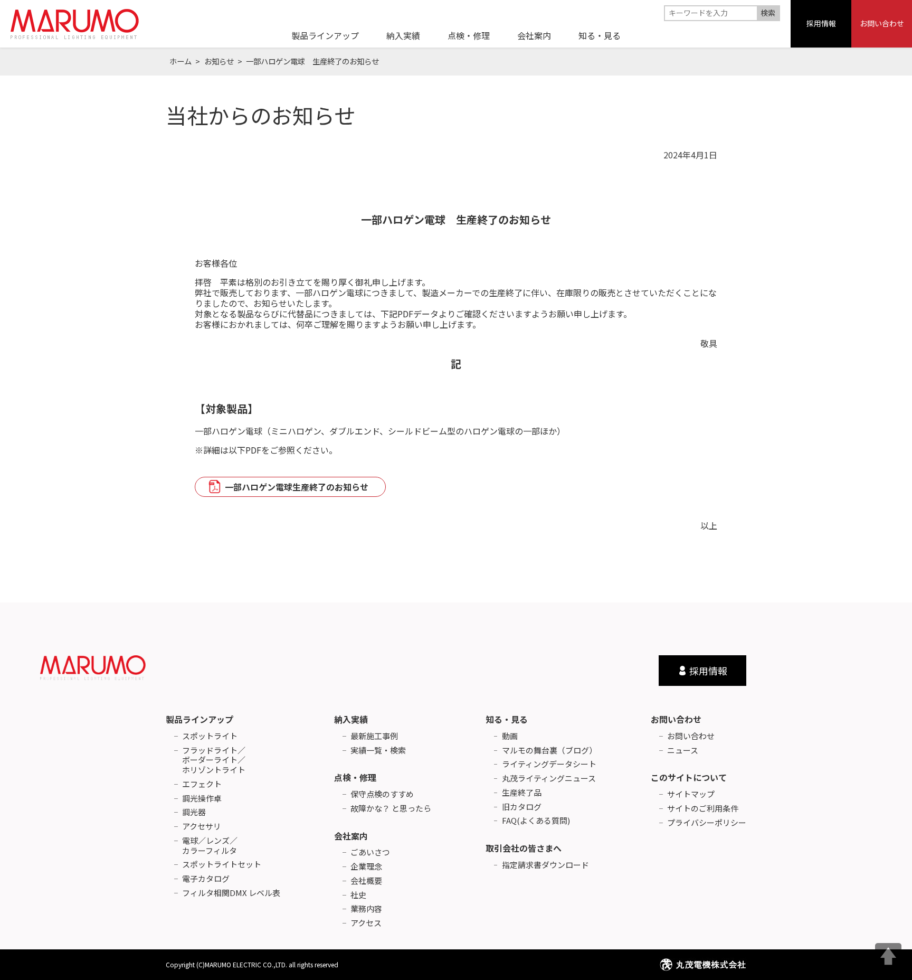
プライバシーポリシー (706, 823)
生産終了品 (522, 793)
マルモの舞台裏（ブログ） (549, 751)
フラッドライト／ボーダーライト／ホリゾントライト (213, 760)
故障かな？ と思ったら (390, 809)
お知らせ (219, 61)
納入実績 (351, 719)
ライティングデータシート (549, 764)
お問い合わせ (882, 23)
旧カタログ (522, 807)
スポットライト (210, 736)
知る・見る (507, 719)
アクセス (366, 923)
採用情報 (821, 23)
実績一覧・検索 (378, 751)
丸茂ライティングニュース (549, 779)
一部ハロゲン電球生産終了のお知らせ (296, 486)
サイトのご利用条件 (702, 809)
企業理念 (366, 867)
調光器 (194, 812)
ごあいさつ (370, 852)
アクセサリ (201, 827)
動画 (510, 736)
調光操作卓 (202, 799)
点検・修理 (355, 777)
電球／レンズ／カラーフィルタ (210, 846)
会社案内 (351, 836)
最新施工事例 (374, 736)
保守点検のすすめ (382, 794)
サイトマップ (691, 794)
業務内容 (366, 909)
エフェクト (202, 784)
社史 (358, 895)
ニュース (682, 751)
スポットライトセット (221, 865)
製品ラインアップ (199, 719)
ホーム (180, 61)
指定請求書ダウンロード (545, 865)
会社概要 (366, 881)
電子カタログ (206, 879)
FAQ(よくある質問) (536, 821)
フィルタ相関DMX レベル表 (231, 893)
